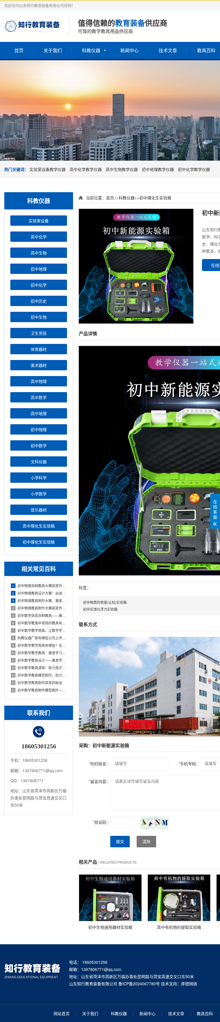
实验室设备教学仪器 (48, 169)
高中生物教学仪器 (122, 169)
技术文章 (168, 50)
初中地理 (39, 269)
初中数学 (39, 445)
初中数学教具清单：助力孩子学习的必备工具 (39, 667)
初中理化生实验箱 (39, 542)
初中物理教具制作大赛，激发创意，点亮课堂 (39, 600)
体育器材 (39, 349)
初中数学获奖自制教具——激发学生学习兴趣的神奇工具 (39, 615)
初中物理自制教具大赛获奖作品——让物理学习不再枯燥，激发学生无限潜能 (39, 585)
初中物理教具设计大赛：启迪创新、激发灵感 (39, 593)
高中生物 (39, 253)
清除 (146, 841)
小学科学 (39, 477)
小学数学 (39, 494)
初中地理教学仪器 (158, 169)
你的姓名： (99, 763)
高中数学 (39, 397)
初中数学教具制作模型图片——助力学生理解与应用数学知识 (39, 690)
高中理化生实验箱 (39, 526)
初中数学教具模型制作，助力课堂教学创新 (39, 675)
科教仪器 (91, 50)
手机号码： (189, 763)
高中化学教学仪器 (86, 169)
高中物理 (39, 381)
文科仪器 (39, 461)
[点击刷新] (154, 822)
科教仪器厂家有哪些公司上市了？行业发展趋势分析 (39, 637)
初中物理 (39, 429)
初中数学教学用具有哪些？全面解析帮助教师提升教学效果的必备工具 (39, 645)
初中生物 (39, 317)
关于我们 (53, 50)
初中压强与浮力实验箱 (100, 609)
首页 (18, 50)
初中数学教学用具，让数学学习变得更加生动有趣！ (39, 630)
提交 (120, 841)
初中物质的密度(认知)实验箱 (105, 602)
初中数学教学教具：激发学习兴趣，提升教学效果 (39, 652)
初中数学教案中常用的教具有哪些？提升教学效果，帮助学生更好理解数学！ (39, 622)
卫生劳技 (39, 333)
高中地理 (39, 413)
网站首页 (62, 1013)
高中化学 (39, 237)
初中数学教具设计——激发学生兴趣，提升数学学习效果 (39, 660)
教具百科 (205, 1013)
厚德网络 (189, 983)
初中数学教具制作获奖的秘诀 (36, 682)
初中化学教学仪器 (194, 169)
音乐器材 (39, 510)
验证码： (101, 822)
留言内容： (99, 781)
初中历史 (39, 301)
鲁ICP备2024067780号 (139, 983)
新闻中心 (129, 50)
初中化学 (39, 285)
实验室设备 (39, 220)
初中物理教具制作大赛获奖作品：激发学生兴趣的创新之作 (39, 608)
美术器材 (39, 365)
